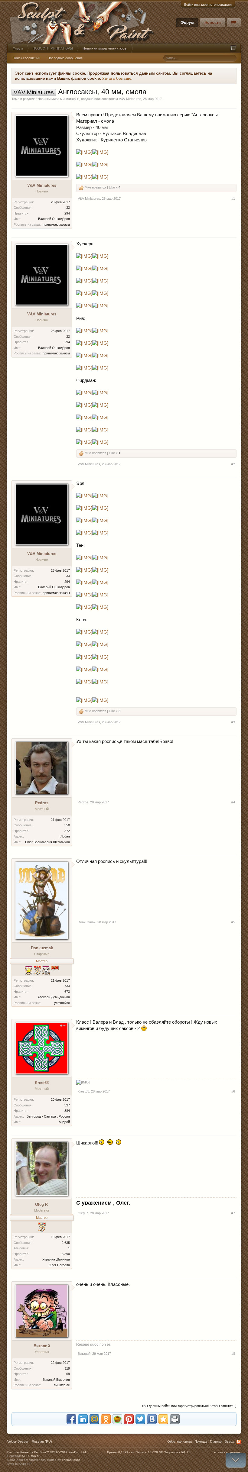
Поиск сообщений (26, 58)
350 (67, 825)
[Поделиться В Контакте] (152, 1419)
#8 (233, 1353)
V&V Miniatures (130, 99)
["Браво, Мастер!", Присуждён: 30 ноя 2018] (37, 971)
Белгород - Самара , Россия (48, 1116)
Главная (216, 1441)
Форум (187, 22)
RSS (239, 1442)
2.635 (66, 1242)
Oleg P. (41, 1204)
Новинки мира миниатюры (58, 99)
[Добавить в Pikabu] (117, 1419)
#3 (233, 722)
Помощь (200, 1441)
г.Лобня (64, 836)
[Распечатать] (175, 1419)
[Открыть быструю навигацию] (233, 48)
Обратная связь (179, 1441)
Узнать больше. (117, 78)
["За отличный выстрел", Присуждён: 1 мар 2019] (28, 971)
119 (67, 1368)
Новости (212, 22)
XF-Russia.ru (31, 1455)
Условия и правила (227, 1452)
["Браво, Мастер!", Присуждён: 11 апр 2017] (42, 1227)
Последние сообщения (65, 58)
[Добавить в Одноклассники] (106, 1419)
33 (68, 207)
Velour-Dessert (18, 1441)
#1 (233, 198)
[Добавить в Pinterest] (129, 1419)
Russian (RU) (42, 1441)
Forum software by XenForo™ (47, 1452)
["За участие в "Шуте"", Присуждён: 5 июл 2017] (55, 971)
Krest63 (42, 1082)
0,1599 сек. (126, 1452)
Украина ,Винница (56, 1259)
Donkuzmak (42, 948)
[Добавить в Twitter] (140, 1419)
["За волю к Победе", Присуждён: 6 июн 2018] (46, 971)
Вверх (229, 1441)
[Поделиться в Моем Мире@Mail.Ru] (94, 1419)
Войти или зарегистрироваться (208, 4)
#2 (233, 464)
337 (67, 1105)
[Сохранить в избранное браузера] (163, 1419)
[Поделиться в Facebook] (71, 1419)
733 (67, 986)
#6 (233, 1091)
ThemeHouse (71, 1459)
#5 (233, 922)
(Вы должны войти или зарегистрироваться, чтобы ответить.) (189, 1406)
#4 (233, 802)
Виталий (42, 1346)
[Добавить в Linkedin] (83, 1419)
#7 (233, 1213)
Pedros (41, 803)
